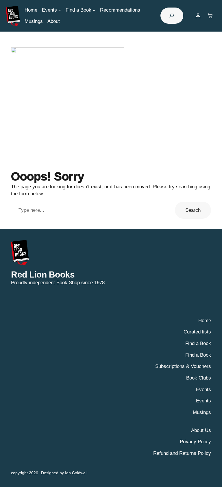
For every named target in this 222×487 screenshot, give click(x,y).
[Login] (198, 16)
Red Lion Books (43, 274)
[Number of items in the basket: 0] (210, 16)
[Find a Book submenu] (93, 9)
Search (193, 210)
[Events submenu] (59, 9)
